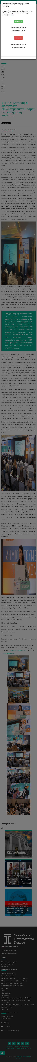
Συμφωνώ (18, 21)
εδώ (12, 15)
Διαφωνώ (18, 38)
